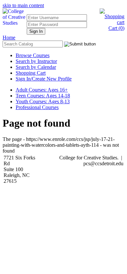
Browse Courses (32, 55)
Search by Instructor (36, 61)
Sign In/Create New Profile (44, 78)
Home (9, 37)
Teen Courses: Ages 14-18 (43, 95)
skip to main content (23, 5)
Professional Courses (37, 107)
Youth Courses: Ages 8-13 (43, 101)
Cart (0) (116, 28)
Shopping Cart (31, 73)
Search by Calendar (36, 67)
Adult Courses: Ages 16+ (42, 90)
